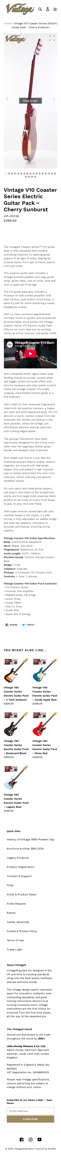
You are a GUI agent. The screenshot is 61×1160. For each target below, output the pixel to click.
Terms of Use (15, 940)
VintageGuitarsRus (24, 1148)
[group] (30, 100)
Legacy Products (18, 857)
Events (11, 912)
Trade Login (14, 949)
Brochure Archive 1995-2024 (25, 848)
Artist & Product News (21, 894)
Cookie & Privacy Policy (22, 931)
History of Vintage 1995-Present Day (30, 839)
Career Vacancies (18, 922)
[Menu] (55, 9)
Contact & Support (19, 876)
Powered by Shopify (45, 1148)
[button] (52, 38)
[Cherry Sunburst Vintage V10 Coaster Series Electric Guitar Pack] (9, 174)
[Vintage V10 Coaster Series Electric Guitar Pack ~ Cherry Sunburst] (34, 174)
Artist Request (16, 903)
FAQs (10, 885)
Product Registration (20, 867)
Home (7, 23)
